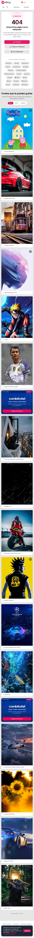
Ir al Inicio (18, 42)
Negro (18, 77)
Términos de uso (7, 924)
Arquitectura (16, 66)
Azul (9, 81)
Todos (10, 103)
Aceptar (27, 930)
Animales (25, 66)
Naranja (16, 84)
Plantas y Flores (9, 74)
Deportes (26, 74)
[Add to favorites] (30, 110)
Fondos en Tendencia (18, 46)
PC (17, 103)
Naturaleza (25, 63)
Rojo (25, 77)
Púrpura (25, 84)
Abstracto (16, 7)
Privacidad (16, 924)
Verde (17, 81)
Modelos (10, 70)
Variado (16, 63)
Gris (9, 84)
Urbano (8, 66)
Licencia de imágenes (25, 924)
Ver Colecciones (18, 51)
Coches (19, 74)
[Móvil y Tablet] (7, 7)
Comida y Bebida (21, 70)
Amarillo (26, 7)
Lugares (9, 77)
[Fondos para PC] (3, 7)
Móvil (23, 103)
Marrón (25, 81)
